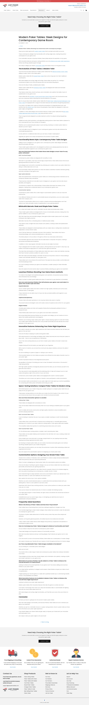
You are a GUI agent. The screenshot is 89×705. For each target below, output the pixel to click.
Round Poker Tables (29, 685)
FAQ (68, 691)
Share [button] (21, 46)
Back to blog (45, 622)
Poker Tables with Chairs (30, 679)
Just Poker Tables (46, 702)
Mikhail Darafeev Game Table (59, 71)
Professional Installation (73, 685)
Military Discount (71, 687)
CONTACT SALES (44, 25)
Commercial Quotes (72, 689)
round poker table (40, 65)
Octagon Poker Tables (30, 687)
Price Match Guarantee (51, 683)
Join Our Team (49, 693)
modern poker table (39, 51)
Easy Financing (70, 683)
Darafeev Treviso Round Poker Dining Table (41, 96)
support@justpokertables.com (77, 5)
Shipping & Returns (50, 685)
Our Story (47, 676)
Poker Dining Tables (29, 676)
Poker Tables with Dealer (30, 681)
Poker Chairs (27, 693)
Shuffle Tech (30, 107)
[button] (81, 10)
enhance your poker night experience (60, 61)
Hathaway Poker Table (39, 87)
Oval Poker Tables (28, 683)
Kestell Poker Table (39, 76)
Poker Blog (69, 693)
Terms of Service (49, 691)
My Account (70, 679)
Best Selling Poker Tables (30, 691)
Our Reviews (48, 679)
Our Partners (48, 681)
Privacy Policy (48, 689)
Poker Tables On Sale (29, 689)
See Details (13, 667)
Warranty (47, 687)
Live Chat (69, 681)
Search (68, 676)
